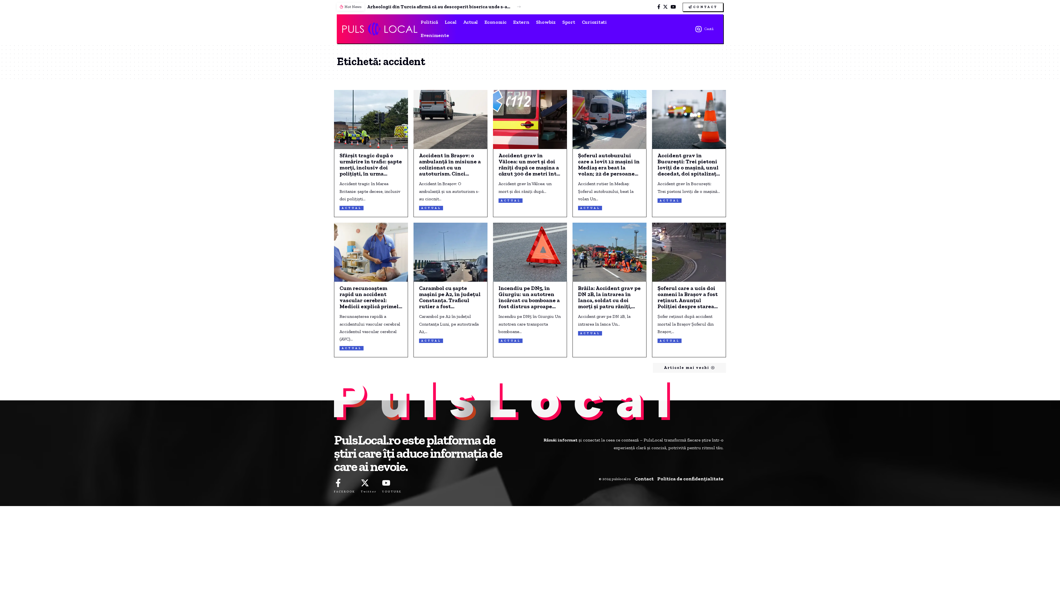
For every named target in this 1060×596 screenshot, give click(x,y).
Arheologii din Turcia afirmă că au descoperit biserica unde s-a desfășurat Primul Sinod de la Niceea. (439, 6)
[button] (519, 7)
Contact (644, 479)
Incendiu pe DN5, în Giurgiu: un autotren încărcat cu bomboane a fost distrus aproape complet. (529, 297)
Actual (351, 208)
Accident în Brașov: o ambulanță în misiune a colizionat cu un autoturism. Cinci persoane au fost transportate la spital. (450, 164)
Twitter (369, 491)
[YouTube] (673, 7)
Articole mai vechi (686, 367)
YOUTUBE (392, 491)
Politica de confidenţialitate (690, 479)
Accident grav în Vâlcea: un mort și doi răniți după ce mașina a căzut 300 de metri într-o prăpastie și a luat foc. (530, 164)
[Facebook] (659, 7)
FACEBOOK (344, 491)
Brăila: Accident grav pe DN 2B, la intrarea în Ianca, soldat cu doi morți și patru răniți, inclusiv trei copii (609, 297)
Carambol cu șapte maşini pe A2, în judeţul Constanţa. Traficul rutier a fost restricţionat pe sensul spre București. (450, 297)
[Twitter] (665, 7)
